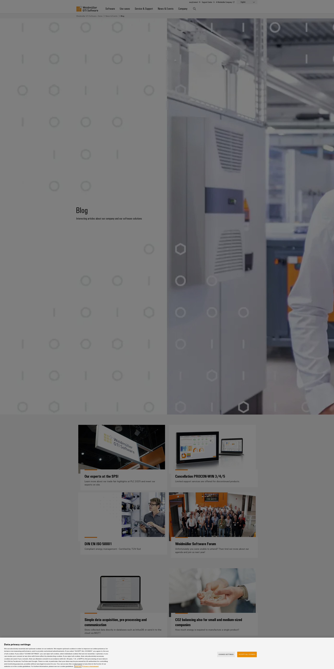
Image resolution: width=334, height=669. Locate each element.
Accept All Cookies (247, 654)
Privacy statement (90, 666)
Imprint (78, 666)
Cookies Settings (226, 654)
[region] (167, 653)
